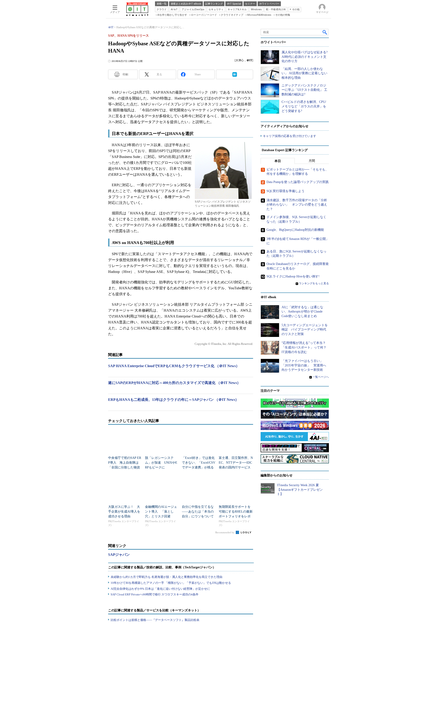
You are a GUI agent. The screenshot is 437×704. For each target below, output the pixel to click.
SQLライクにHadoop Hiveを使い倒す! (293, 276)
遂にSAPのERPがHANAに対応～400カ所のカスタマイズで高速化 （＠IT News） (174, 383)
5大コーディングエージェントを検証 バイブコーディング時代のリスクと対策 (305, 329)
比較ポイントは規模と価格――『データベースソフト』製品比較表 (155, 620)
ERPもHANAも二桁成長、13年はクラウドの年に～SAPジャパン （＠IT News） (173, 400)
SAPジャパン (119, 555)
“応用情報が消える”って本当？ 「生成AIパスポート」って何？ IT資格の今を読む (306, 347)
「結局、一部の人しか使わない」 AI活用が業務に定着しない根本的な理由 (304, 73)
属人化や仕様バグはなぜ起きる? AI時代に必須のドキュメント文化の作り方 (305, 57)
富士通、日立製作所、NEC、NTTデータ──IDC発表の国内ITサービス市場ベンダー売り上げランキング (236, 467)
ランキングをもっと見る (314, 283)
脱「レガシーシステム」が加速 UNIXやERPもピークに (161, 462)
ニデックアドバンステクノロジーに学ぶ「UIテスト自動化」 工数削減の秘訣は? (304, 90)
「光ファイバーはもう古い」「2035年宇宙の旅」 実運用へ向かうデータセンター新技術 (304, 365)
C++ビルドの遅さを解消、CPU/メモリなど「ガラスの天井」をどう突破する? (304, 106)
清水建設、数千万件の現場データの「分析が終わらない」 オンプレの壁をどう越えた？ (297, 204)
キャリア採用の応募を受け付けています (289, 136)
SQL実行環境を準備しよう (286, 191)
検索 (325, 32)
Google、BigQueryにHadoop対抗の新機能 (295, 229)
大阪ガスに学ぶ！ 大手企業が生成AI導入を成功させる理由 (124, 511)
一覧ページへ (321, 377)
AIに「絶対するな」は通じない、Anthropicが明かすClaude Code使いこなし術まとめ (302, 311)
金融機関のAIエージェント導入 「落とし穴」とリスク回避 (161, 511)
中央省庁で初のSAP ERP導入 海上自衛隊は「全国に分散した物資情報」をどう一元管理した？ (124, 467)
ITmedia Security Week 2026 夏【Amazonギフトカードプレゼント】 (300, 489)
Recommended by (225, 532)
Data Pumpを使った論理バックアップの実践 (298, 182)
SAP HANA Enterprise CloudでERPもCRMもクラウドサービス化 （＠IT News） (173, 366)
